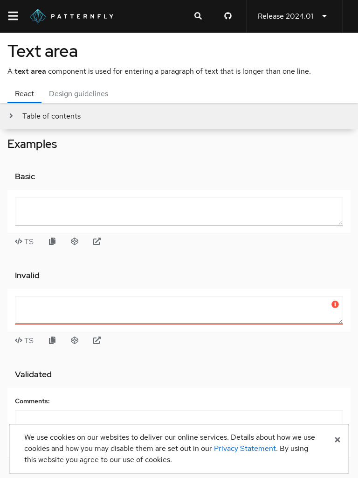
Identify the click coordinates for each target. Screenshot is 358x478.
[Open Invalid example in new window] (97, 340)
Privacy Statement (245, 448)
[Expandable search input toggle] (198, 16)
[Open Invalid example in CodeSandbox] (74, 340)
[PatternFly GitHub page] (228, 16)
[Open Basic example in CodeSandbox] (74, 241)
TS (28, 241)
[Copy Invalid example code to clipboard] (52, 340)
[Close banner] (337, 440)
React (24, 93)
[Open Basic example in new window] (97, 241)
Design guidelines (78, 93)
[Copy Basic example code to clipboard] (52, 241)
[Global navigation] (13, 16)
